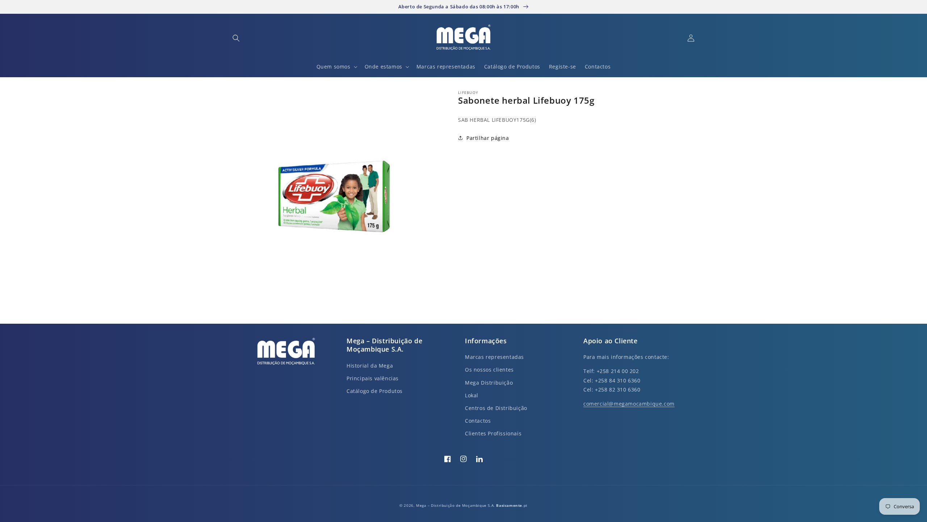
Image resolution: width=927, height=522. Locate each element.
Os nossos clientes (489, 369)
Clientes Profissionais (493, 433)
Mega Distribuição (489, 382)
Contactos (478, 420)
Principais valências (373, 378)
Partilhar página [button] (487, 137)
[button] (236, 38)
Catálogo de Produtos (375, 391)
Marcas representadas (494, 356)
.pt (511, 505)
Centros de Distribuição (496, 408)
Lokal (471, 395)
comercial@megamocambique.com (629, 403)
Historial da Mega (370, 365)
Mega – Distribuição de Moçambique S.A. (456, 505)
